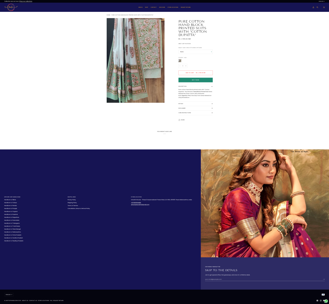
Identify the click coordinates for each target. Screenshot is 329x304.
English (321, 1)
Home (108, 15)
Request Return (58, 300)
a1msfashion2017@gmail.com (140, 204)
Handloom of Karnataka (11, 220)
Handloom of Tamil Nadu (12, 226)
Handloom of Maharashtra (12, 232)
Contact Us (33, 300)
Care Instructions (184, 112)
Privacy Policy (72, 200)
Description (182, 86)
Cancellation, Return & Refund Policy (79, 208)
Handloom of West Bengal (12, 229)
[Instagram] (320, 300)
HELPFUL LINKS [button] (72, 197)
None (182, 52)
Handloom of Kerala (10, 205)
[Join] (322, 279)
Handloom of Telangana (12, 223)
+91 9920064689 (136, 202)
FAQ (51, 300)
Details (180, 103)
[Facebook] (317, 300)
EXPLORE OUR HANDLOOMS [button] (12, 197)
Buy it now (195, 80)
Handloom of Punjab (10, 208)
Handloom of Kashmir (11, 214)
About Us (25, 300)
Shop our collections (26, 1)
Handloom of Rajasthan (11, 217)
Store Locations (43, 300)
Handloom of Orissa (10, 202)
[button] (146, 7)
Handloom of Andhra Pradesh (13, 238)
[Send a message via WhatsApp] (326, 301)
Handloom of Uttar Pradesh (12, 235)
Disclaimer (181, 108)
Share (183, 120)
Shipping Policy (72, 202)
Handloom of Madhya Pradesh (13, 241)
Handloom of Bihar (10, 200)
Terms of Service (73, 205)
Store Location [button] (136, 197)
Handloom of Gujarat (11, 211)
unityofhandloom (12, 300)
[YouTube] (324, 300)
